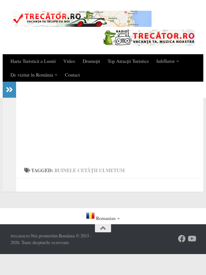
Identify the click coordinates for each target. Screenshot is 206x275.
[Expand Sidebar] (9, 90)
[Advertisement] (109, 122)
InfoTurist (165, 61)
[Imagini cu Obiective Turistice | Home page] (81, 19)
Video (69, 61)
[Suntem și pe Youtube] (191, 239)
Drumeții (91, 61)
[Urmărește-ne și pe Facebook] (182, 239)
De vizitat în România (31, 74)
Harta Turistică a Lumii (33, 61)
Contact (72, 74)
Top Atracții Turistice (128, 61)
